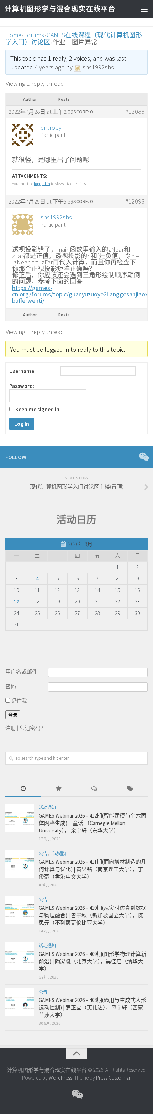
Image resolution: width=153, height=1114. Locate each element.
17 (16, 601)
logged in (42, 183)
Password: (21, 386)
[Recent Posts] (23, 789)
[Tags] (130, 789)
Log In (21, 423)
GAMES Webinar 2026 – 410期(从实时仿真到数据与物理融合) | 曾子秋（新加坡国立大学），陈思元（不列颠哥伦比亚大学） (92, 915)
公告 (43, 853)
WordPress (60, 1077)
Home (13, 35)
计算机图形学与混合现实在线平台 (60, 9)
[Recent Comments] (94, 789)
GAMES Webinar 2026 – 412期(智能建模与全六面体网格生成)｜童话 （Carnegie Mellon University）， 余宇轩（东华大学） (92, 823)
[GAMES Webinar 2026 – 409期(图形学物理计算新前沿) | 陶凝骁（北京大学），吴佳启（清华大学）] (19, 956)
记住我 (18, 700)
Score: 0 (83, 111)
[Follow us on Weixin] (143, 456)
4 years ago (50, 67)
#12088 (134, 111)
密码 (10, 686)
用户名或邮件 (21, 671)
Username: (22, 371)
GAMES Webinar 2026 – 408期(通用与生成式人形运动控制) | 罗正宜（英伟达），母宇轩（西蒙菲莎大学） (92, 1007)
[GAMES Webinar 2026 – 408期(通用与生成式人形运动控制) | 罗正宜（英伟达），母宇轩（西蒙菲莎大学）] (19, 1002)
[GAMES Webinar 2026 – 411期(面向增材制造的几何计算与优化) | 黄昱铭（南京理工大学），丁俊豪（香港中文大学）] (19, 864)
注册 (10, 728)
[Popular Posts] (58, 789)
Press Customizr (113, 1077)
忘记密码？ (32, 728)
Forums (34, 35)
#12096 (134, 201)
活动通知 (47, 807)
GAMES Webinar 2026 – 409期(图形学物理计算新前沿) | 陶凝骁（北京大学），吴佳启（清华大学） (92, 961)
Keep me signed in (37, 409)
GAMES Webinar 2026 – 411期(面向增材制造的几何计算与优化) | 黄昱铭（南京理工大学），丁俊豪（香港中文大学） (92, 869)
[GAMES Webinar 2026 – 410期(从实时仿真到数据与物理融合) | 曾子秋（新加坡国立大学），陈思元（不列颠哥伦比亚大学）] (19, 910)
